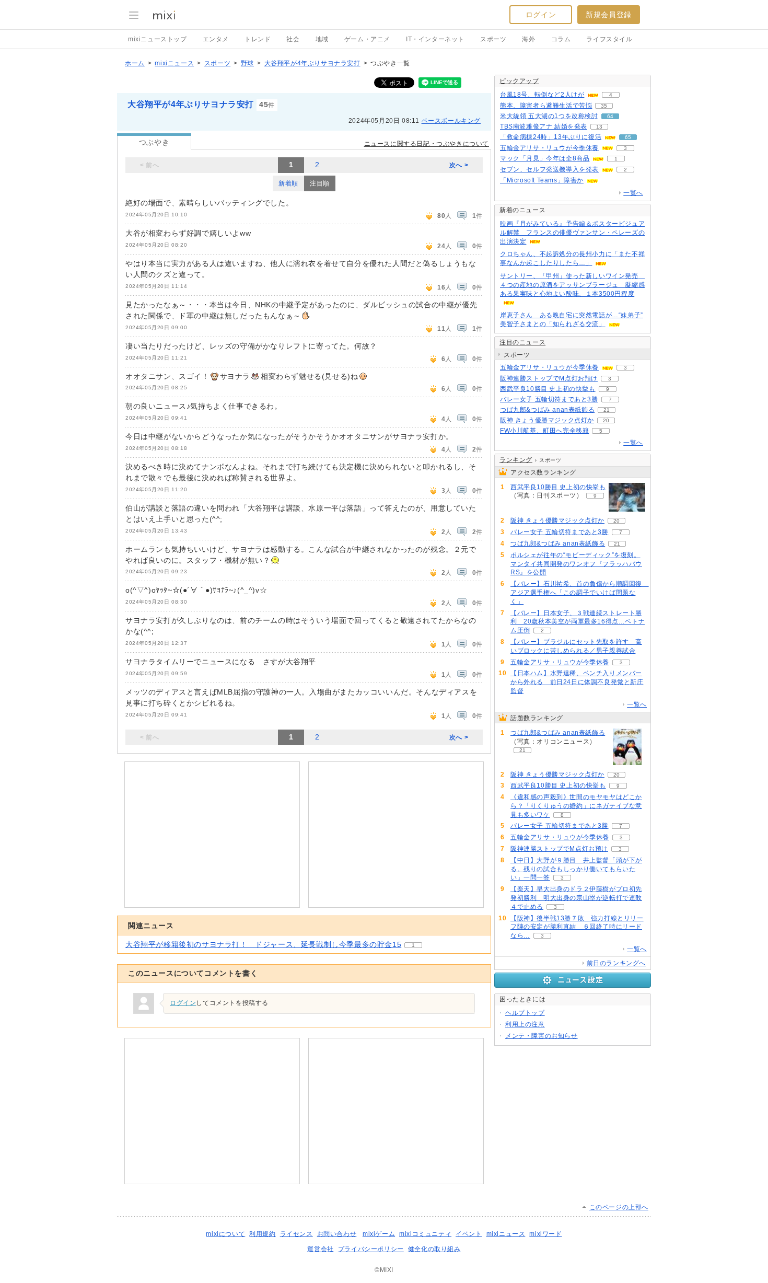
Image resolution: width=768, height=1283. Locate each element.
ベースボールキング (451, 120)
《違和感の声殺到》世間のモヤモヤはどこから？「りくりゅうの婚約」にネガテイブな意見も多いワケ (576, 805)
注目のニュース (522, 342)
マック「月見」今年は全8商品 (544, 158)
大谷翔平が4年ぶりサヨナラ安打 (312, 63)
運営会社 (320, 1249)
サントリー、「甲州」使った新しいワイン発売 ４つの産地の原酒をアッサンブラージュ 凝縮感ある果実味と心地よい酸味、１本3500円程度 (572, 284)
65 (628, 137)
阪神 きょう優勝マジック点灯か (547, 420)
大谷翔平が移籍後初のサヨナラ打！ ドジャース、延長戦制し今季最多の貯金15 (263, 944)
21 (606, 410)
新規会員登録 (609, 14)
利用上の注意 (525, 1024)
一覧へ (633, 193)
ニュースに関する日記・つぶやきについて (426, 143)
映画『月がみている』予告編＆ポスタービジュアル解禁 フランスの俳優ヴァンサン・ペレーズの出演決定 (572, 232)
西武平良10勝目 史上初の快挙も (548, 388)
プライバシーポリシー (371, 1249)
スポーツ (493, 39)
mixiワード (545, 1234)
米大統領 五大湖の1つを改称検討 (549, 116)
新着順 (288, 183)
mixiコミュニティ (425, 1234)
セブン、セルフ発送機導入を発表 (549, 169)
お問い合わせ (337, 1234)
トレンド (258, 39)
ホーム (135, 63)
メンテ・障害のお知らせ (541, 1035)
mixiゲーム (379, 1234)
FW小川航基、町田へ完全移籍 (544, 430)
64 (610, 116)
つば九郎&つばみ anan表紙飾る (547, 409)
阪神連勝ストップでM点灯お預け (549, 378)
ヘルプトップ (525, 1012)
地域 (322, 39)
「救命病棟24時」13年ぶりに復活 (550, 137)
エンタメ (216, 39)
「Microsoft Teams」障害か (542, 180)
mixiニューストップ (157, 39)
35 (604, 106)
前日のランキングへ (616, 963)
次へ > (458, 165)
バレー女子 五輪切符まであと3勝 (549, 399)
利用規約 (262, 1234)
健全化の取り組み (434, 1249)
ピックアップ (519, 81)
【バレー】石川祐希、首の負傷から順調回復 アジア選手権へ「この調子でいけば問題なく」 (579, 592)
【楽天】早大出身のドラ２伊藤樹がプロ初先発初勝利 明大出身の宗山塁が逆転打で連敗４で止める (576, 897)
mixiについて (225, 1234)
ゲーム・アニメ (367, 39)
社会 (292, 39)
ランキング (515, 460)
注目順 (320, 183)
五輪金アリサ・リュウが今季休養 (549, 148)
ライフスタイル (609, 39)
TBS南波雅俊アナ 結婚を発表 (543, 126)
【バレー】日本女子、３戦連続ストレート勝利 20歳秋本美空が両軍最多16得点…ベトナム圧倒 (577, 621)
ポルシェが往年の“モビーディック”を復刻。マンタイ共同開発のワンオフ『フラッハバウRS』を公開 (576, 563)
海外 (528, 39)
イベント (469, 1234)
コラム (561, 39)
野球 (247, 63)
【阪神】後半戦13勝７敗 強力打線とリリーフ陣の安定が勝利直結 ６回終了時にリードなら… (577, 927)
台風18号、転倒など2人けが (542, 94)
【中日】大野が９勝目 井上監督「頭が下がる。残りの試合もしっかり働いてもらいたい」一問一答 (576, 869)
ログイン (541, 14)
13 (599, 127)
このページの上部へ (618, 1207)
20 (606, 420)
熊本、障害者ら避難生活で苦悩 (546, 105)
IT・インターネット (435, 39)
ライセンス (296, 1234)
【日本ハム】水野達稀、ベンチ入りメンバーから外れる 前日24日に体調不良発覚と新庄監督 (577, 682)
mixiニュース (174, 63)
